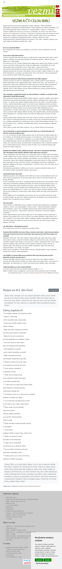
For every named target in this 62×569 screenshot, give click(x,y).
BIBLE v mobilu (11, 534)
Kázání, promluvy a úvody (14, 517)
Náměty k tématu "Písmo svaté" (16, 515)
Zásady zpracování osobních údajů (17, 547)
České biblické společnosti (32, 486)
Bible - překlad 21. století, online (16, 530)
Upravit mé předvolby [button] (42, 563)
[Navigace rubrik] (4, 2)
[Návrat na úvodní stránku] (31, 11)
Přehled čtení (53, 290)
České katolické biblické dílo (15, 511)
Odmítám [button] (47, 560)
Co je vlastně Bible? (12, 505)
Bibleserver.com (11, 528)
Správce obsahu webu (13, 551)
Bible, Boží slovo (11, 497)
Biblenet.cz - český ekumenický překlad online (20, 526)
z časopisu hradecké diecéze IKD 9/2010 (34, 273)
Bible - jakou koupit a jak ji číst (15, 501)
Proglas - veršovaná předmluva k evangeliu (19, 513)
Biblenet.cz (9, 507)
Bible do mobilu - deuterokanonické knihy (19, 536)
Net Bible (9, 540)
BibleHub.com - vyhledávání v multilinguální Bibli (21, 532)
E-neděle (9, 519)
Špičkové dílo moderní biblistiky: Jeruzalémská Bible (22, 499)
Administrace (10, 555)
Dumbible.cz (10, 509)
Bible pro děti (10, 503)
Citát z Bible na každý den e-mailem (17, 538)
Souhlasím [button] (39, 560)
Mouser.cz (15, 557)
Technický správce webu (13, 553)
